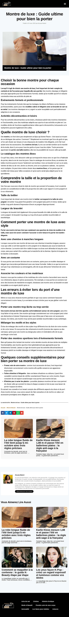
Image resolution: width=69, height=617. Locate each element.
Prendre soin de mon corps (45, 605)
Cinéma (36, 601)
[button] (65, 3)
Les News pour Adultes (40, 609)
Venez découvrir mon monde (24, 491)
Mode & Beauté (26, 605)
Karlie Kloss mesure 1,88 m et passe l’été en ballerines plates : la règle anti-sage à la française (49, 445)
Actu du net (25, 601)
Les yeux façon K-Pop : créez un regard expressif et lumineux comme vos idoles (51, 573)
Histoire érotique (48, 601)
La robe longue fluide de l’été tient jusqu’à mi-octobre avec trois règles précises (18, 444)
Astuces (55, 609)
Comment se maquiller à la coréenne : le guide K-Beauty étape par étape (17, 572)
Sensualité (25, 609)
